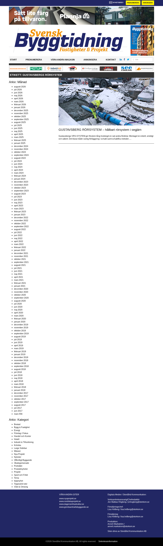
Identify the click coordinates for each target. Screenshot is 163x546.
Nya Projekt (19, 454)
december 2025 (21, 110)
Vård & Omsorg (21, 487)
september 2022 (21, 226)
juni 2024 (18, 164)
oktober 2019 (20, 331)
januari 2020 (19, 322)
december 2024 (21, 146)
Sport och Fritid (21, 475)
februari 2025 (20, 140)
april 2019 (18, 345)
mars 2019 (19, 348)
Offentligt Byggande (23, 460)
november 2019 (21, 327)
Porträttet (18, 466)
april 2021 (18, 277)
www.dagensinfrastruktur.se (71, 504)
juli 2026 (18, 90)
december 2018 (21, 357)
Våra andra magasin (63, 60)
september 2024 (21, 155)
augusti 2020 (20, 301)
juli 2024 (18, 161)
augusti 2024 (20, 158)
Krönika (17, 445)
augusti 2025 (20, 122)
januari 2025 (19, 143)
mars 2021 (19, 280)
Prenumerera (133, 3)
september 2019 (21, 333)
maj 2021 (18, 274)
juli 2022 (18, 232)
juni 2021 (18, 271)
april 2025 (18, 134)
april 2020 (18, 313)
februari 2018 (20, 387)
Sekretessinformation (108, 541)
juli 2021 (18, 268)
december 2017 (21, 393)
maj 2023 (18, 203)
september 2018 (21, 366)
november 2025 (21, 113)
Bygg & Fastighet (22, 427)
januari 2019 (19, 354)
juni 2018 (18, 375)
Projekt (17, 472)
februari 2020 (20, 319)
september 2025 (21, 119)
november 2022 (21, 220)
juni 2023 (18, 200)
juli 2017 (18, 408)
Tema (16, 478)
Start (13, 60)
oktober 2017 (20, 399)
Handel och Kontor (22, 436)
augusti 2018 (20, 369)
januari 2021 (19, 286)
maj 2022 (18, 238)
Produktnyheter (21, 469)
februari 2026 (20, 104)
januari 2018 (19, 390)
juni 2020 (18, 307)
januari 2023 (19, 215)
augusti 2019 (20, 337)
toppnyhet (18, 481)
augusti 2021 (20, 265)
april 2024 (18, 170)
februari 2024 (20, 176)
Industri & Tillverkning (23, 442)
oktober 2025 (20, 116)
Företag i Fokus (21, 433)
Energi (17, 430)
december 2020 (21, 289)
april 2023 (18, 206)
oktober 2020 (20, 295)
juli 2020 (18, 304)
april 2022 (18, 241)
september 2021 (21, 262)
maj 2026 (18, 95)
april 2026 (18, 98)
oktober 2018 (20, 363)
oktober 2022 (20, 223)
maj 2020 (18, 310)
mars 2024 (19, 173)
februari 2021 (20, 283)
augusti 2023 (20, 194)
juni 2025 (18, 128)
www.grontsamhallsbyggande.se (74, 507)
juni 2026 (18, 93)
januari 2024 (19, 179)
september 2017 (21, 402)
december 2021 (21, 253)
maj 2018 (18, 378)
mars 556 (18, 414)
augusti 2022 (20, 229)
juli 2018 (18, 372)
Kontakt (111, 60)
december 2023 (21, 182)
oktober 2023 (20, 188)
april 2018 (18, 381)
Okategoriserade (21, 463)
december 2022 (21, 217)
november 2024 (21, 149)
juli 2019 (18, 339)
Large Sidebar (20, 448)
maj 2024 (18, 167)
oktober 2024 (20, 152)
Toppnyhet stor (20, 484)
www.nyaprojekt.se (67, 498)
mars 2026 (19, 101)
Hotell (16, 439)
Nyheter (17, 457)
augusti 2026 (20, 87)
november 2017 (21, 396)
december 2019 (21, 325)
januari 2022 (19, 250)
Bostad (17, 424)
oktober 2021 (20, 259)
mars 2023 (19, 209)
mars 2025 (19, 137)
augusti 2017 (20, 405)
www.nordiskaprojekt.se (70, 501)
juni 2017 (18, 411)
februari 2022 (20, 247)
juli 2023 (18, 197)
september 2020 (21, 298)
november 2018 (21, 360)
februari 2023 (20, 211)
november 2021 (21, 256)
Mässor (17, 451)
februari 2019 (20, 351)
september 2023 (21, 191)
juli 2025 (18, 125)
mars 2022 (19, 244)
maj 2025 (18, 131)
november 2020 (21, 292)
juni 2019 (18, 342)
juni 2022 (18, 235)
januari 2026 (19, 107)
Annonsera (148, 3)
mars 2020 (19, 316)
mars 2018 (19, 384)
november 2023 (21, 185)
